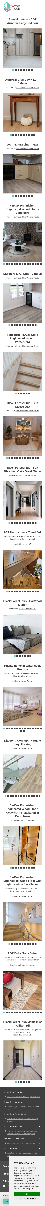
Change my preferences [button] (26, 1198)
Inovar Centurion (27, 965)
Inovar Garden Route (27, 475)
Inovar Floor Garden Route (27, 87)
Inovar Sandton (27, 748)
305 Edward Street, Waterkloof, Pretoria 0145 (23, 1097)
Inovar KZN (27, 544)
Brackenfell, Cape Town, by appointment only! (23, 1143)
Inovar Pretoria (27, 681)
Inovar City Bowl (28, 820)
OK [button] (27, 1194)
